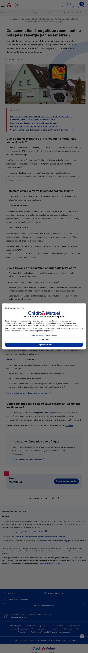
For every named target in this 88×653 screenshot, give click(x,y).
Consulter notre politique (44, 336)
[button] (44, 345)
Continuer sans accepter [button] (14, 308)
